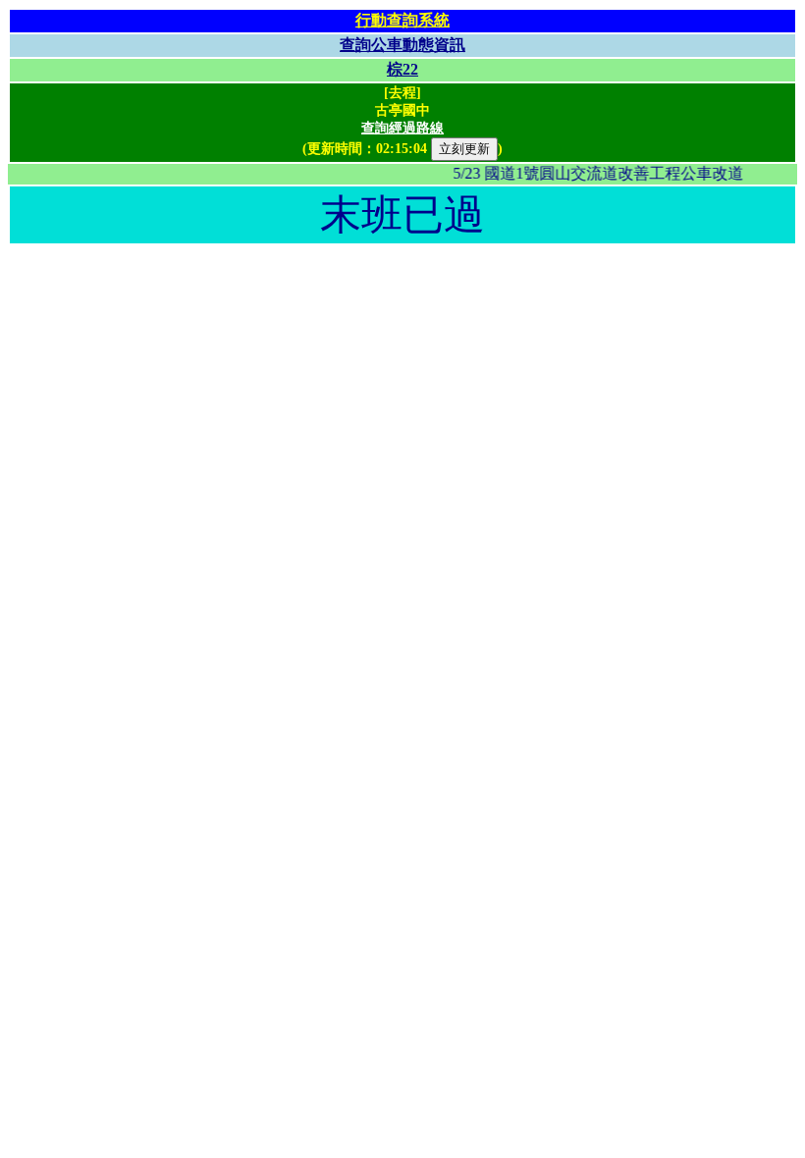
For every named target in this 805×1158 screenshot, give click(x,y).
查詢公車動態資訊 (402, 44)
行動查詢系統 (402, 20)
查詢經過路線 (402, 128)
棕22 (402, 69)
